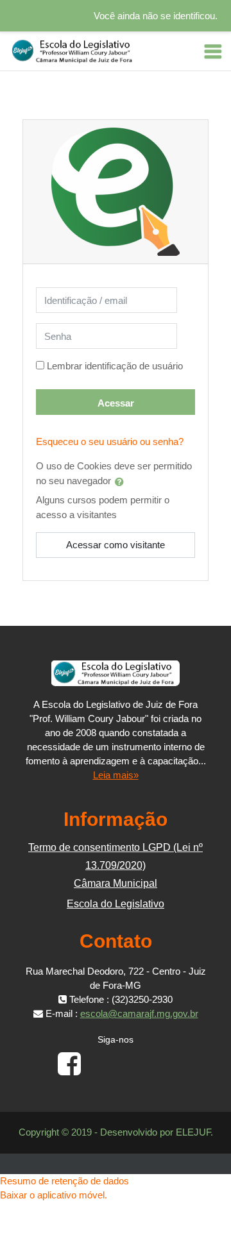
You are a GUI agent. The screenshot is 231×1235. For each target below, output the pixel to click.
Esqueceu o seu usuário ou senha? (110, 441)
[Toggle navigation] (213, 51)
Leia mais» (116, 774)
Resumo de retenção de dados (64, 1180)
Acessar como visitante (115, 544)
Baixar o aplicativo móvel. (53, 1194)
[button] (122, 481)
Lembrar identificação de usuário (115, 365)
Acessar (116, 403)
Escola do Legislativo (115, 903)
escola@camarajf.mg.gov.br (139, 1013)
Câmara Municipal (115, 883)
